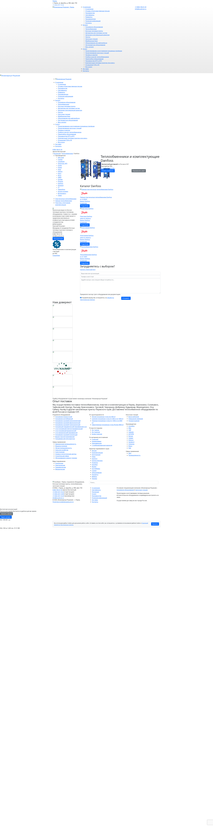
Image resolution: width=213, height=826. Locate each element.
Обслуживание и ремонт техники (66, 458)
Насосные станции (91, 39)
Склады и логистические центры (65, 454)
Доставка (86, 69)
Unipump (131, 444)
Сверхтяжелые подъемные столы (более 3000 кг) (108, 425)
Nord (59, 175)
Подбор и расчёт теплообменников (97, 57)
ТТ (58, 187)
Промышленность (134, 455)
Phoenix (60, 181)
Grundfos (131, 426)
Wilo (129, 428)
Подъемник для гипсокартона (65, 439)
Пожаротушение (133, 421)
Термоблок (61, 189)
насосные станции (141, 490)
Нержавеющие (97, 443)
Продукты (95, 475)
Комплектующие (97, 453)
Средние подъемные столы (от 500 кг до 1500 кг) (107, 419)
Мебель (94, 477)
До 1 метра (95, 430)
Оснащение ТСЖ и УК (92, 65)
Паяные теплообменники (63, 201)
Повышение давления (135, 419)
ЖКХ (129, 453)
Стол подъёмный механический (65, 431)
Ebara (130, 446)
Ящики (94, 467)
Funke (60, 165)
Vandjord (131, 442)
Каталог (85, 25)
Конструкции (96, 455)
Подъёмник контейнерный (64, 419)
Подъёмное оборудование (94, 27)
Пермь (55, 1)
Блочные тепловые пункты (94, 31)
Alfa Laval (61, 157)
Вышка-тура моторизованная (64, 437)
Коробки (95, 465)
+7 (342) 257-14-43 (58, 496)
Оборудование (97, 473)
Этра (59, 169)
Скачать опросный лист (88, 270)
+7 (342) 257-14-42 (58, 5)
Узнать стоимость (108, 171)
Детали (94, 451)
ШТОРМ (131, 434)
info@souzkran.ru (140, 9)
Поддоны (95, 463)
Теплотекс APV (62, 163)
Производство (90, 13)
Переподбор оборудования (94, 59)
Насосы (87, 37)
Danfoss (60, 183)
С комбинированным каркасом (102, 445)
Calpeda (131, 432)
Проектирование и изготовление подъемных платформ (103, 51)
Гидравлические (60, 467)
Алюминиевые (96, 441)
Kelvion (60, 171)
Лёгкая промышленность (63, 448)
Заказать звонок (6, 514)
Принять (155, 524)
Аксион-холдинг (63, 191)
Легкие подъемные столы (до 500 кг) (103, 417)
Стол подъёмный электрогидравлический (69, 429)
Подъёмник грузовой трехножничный (67, 425)
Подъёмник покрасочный (63, 417)
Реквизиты (88, 17)
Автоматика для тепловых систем (96, 33)
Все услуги (88, 67)
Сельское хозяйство (61, 450)
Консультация (58, 239)
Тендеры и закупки (91, 55)
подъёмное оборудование (125, 490)
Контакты (88, 23)
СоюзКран (61, 161)
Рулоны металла (97, 461)
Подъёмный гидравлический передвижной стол (71, 427)
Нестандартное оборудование (95, 45)
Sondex (60, 179)
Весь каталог (89, 47)
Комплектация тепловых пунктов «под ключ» (100, 63)
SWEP (59, 177)
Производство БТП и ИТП (93, 61)
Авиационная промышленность (65, 444)
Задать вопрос (6, 517)
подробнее (56, 255)
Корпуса (94, 459)
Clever (60, 195)
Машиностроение (61, 446)
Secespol (60, 185)
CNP (129, 430)
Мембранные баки (91, 41)
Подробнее (85, 206)
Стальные (95, 439)
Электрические (60, 465)
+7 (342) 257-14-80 (58, 494)
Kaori (59, 173)
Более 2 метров (97, 434)
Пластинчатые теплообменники (65, 199)
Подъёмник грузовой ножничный (66, 435)
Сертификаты (89, 15)
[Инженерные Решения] (10, 75)
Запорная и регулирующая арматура (97, 35)
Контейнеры (96, 469)
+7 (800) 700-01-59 (140, 7)
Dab (129, 448)
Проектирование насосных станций (97, 53)
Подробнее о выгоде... (108, 168)
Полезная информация (93, 21)
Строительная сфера (62, 456)
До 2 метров (96, 432)
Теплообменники (91, 29)
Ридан (60, 167)
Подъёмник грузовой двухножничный (67, 423)
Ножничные (59, 463)
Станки (94, 471)
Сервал (130, 438)
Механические (60, 469)
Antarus (130, 440)
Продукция (57, 153)
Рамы (93, 457)
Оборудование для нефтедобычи (96, 43)
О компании (87, 7)
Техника (94, 479)
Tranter (60, 159)
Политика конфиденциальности (63, 502)
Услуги (85, 49)
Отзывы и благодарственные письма (97, 11)
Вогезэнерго (62, 193)
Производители (90, 19)
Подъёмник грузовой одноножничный (68, 421)
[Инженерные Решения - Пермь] (63, 7)
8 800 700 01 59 (57, 149)
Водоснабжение (133, 417)
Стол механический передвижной (66, 433)
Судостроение (59, 452)
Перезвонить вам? (139, 171)
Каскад (130, 436)
